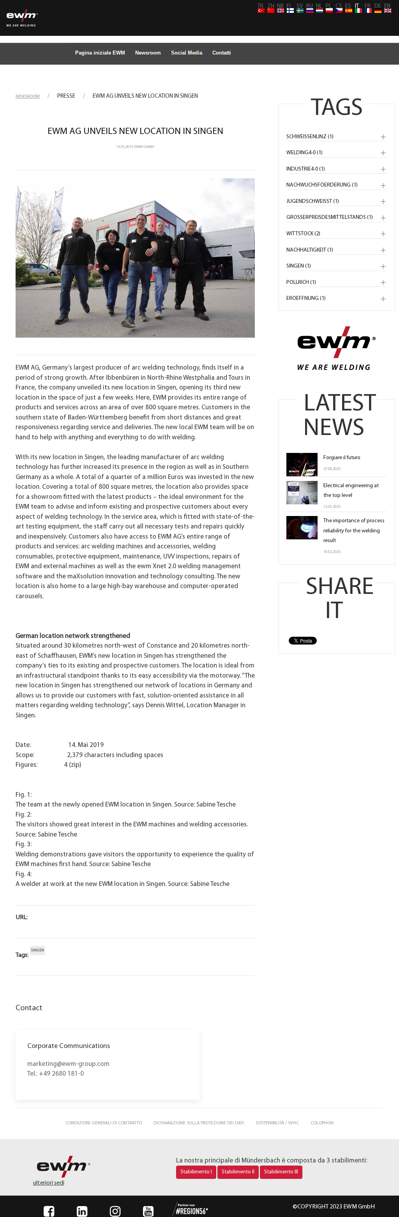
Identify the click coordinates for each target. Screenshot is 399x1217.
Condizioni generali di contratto (103, 1123)
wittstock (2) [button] (303, 234)
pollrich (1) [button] (301, 282)
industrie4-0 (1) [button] (305, 169)
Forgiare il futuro (341, 458)
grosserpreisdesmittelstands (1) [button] (329, 217)
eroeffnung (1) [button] (306, 298)
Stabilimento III (281, 1172)
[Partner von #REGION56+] (182, 1209)
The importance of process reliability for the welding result (354, 530)
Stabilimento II (238, 1172)
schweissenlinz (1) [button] (310, 137)
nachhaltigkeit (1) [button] (309, 250)
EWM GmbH (144, 147)
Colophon (322, 1123)
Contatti (221, 53)
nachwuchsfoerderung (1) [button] (322, 185)
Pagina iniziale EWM (100, 53)
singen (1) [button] (298, 266)
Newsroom (148, 53)
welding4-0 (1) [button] (304, 153)
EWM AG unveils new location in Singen (135, 131)
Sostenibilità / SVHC (277, 1123)
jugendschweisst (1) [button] (312, 201)
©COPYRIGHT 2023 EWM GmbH (334, 1207)
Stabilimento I (196, 1172)
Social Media (186, 53)
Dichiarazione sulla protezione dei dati (199, 1123)
